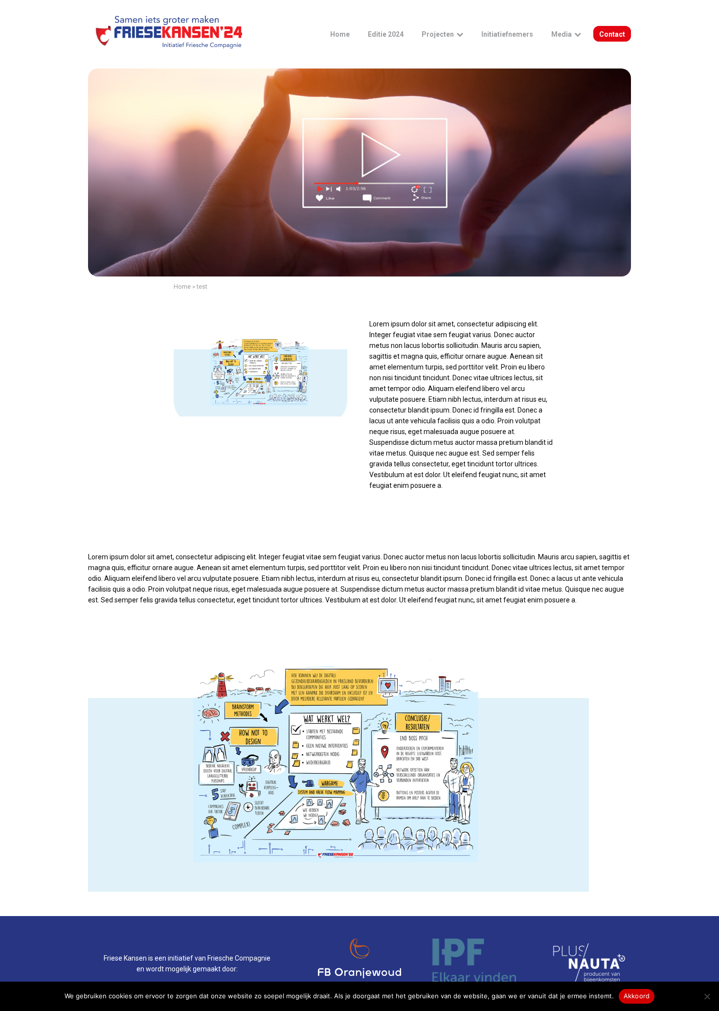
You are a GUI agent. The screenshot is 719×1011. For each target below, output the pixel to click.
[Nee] (707, 996)
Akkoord (637, 996)
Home (182, 286)
